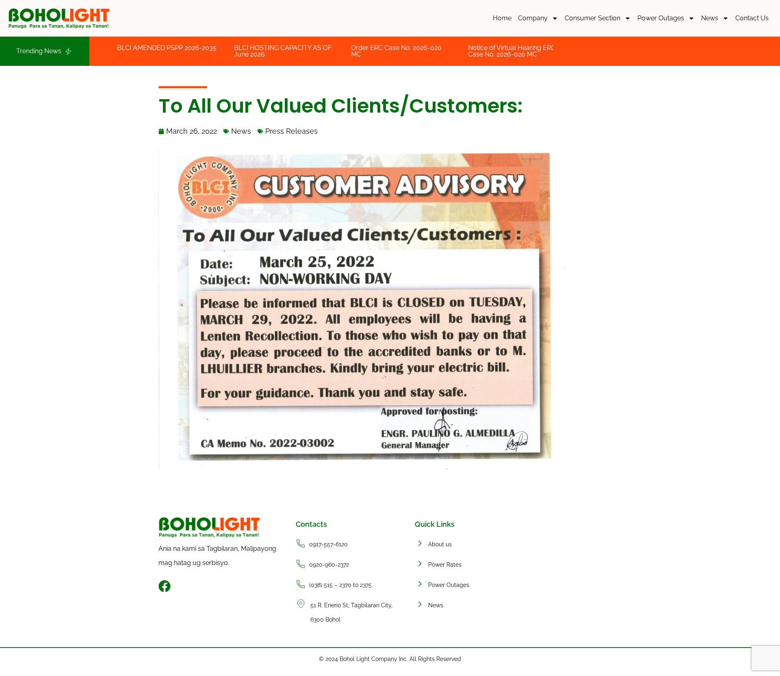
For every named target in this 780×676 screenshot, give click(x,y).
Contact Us (752, 18)
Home (502, 18)
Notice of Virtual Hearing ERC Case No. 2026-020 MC (465, 51)
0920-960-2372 (329, 564)
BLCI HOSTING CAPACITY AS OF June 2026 (237, 51)
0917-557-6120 (328, 544)
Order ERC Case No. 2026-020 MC (350, 51)
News (709, 18)
